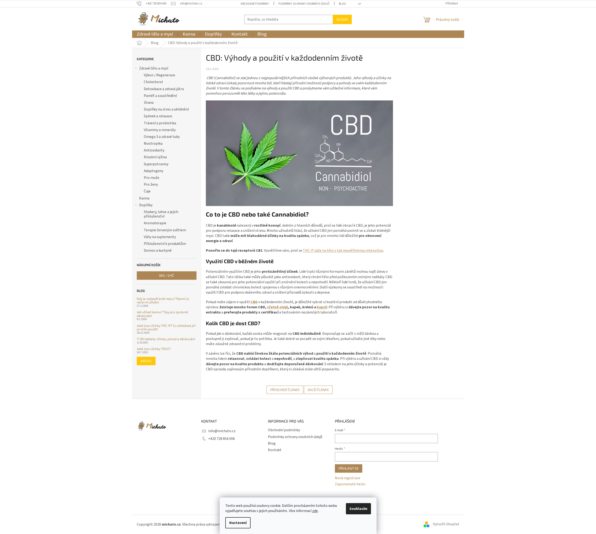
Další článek (318, 390)
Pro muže (151, 177)
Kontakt (274, 450)
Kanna (144, 198)
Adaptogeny (153, 170)
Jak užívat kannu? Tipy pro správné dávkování (162, 313)
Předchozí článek (285, 390)
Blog (342, 4)
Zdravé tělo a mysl (153, 68)
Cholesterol (153, 82)
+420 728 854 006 (221, 438)
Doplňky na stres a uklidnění (166, 109)
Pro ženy (151, 184)
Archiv (146, 361)
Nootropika (153, 143)
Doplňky (145, 205)
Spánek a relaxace (158, 116)
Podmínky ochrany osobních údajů (303, 4)
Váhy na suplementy (160, 236)
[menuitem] (155, 34)
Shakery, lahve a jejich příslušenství (161, 214)
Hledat (342, 19)
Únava (149, 102)
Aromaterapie (155, 223)
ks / (166, 275)
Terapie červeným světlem (165, 230)
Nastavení (238, 522)
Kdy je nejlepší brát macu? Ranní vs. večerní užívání (163, 300)
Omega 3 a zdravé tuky (162, 136)
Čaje (147, 191)
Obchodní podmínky (255, 4)
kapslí (322, 307)
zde (315, 510)
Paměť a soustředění (160, 95)
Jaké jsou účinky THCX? (154, 348)
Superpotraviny (156, 164)
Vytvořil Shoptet (446, 524)
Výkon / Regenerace (159, 75)
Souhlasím (358, 508)
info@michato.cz (222, 431)
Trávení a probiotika (160, 123)
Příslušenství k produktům (165, 243)
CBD (254, 302)
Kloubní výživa (155, 157)
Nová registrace (347, 478)
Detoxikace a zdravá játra (164, 89)
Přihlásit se (349, 468)
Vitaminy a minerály (160, 130)
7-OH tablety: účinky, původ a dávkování (166, 339)
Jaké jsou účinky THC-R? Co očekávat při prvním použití (166, 327)
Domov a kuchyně (158, 250)
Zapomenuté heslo (350, 484)
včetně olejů (277, 307)
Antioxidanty (154, 150)
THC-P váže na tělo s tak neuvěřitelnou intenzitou (343, 250)
